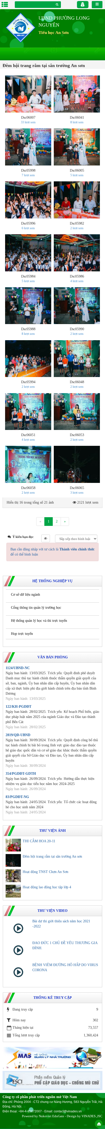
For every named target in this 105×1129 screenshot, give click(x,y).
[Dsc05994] (28, 358)
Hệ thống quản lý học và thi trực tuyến (39, 621)
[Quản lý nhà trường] (52, 1057)
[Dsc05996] (28, 199)
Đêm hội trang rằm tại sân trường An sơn (52, 856)
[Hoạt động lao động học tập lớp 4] (13, 891)
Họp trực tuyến (22, 634)
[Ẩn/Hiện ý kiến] (45, 538)
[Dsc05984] (28, 252)
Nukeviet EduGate (51, 1116)
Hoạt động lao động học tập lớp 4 (47, 887)
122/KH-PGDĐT (18, 707)
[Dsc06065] (77, 464)
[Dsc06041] (77, 94)
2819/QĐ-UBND (18, 735)
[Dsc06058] (28, 464)
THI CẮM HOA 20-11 (39, 841)
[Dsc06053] (77, 411)
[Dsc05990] (77, 305)
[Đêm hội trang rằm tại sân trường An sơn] (13, 860)
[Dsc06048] (77, 358)
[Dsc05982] (77, 199)
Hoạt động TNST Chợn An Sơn (45, 872)
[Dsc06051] (28, 411)
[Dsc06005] (77, 146)
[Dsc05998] (28, 146)
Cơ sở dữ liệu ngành (25, 594)
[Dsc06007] (28, 94)
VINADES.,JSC (92, 1116)
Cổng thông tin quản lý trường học (36, 608)
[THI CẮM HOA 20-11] (13, 845)
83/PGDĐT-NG (17, 797)
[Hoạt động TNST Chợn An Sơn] (13, 875)
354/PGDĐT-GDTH (21, 774)
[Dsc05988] (28, 305)
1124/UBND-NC (18, 668)
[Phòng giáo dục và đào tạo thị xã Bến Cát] (20, 27)
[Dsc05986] (77, 252)
